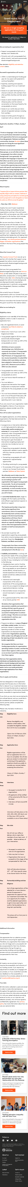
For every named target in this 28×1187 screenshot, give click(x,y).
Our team (4, 1158)
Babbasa (14, 204)
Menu (25, 1)
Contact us (17, 1172)
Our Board (4, 1160)
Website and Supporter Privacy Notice (7, 1165)
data (13, 278)
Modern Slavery (18, 1181)
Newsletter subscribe (19, 1176)
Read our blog (9, 1052)
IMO (18, 600)
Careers (4, 1162)
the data (17, 141)
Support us (17, 1158)
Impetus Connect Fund (10, 257)
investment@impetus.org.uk (11, 978)
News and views (5, 1172)
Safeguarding (18, 1179)
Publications (4, 1174)
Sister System (20, 471)
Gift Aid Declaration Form (19, 1161)
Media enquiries (18, 1174)
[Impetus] (3, 2)
